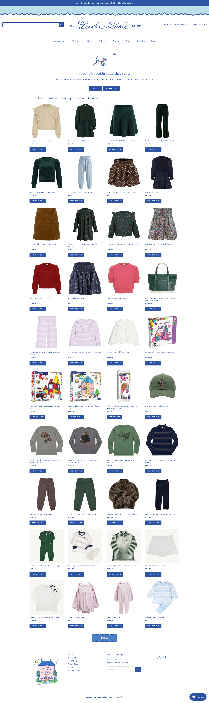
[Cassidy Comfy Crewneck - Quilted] (47, 597)
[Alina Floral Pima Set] (162, 597)
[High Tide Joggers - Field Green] (85, 494)
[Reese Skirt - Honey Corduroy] (47, 224)
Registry (140, 41)
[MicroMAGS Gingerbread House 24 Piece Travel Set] (124, 386)
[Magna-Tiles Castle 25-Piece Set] (162, 332)
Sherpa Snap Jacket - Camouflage (122, 514)
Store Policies (74, 670)
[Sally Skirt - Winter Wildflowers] (162, 224)
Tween (116, 41)
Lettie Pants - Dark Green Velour (160, 141)
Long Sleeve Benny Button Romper (45, 566)
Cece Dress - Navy (153, 192)
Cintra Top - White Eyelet (118, 352)
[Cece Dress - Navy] (162, 172)
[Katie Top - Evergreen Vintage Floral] (124, 224)
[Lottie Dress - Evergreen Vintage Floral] (85, 224)
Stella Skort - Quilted (155, 566)
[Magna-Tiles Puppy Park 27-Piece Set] (85, 386)
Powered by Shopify (115, 697)
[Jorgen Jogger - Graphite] (47, 494)
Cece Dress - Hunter (77, 141)
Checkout (196, 25)
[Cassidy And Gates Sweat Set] (85, 546)
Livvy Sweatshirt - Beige (40, 141)
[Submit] (61, 24)
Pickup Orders (74, 664)
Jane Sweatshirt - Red (40, 298)
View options (38, 149)
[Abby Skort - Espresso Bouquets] (124, 172)
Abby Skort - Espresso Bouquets (121, 192)
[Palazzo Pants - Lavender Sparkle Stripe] (47, 332)
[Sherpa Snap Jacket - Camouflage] (124, 502)
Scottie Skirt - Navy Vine (79, 298)
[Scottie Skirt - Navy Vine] (85, 278)
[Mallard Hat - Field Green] (162, 386)
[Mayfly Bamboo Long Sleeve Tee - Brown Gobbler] (47, 440)
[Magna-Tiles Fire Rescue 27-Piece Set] (47, 386)
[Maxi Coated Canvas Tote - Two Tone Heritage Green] (162, 278)
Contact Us (111, 88)
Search (95, 88)
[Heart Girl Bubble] (85, 597)
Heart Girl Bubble (76, 617)
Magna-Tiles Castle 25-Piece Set (160, 352)
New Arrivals (59, 41)
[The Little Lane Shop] (104, 25)
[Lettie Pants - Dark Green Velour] (162, 121)
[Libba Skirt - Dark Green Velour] (124, 121)
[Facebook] (165, 657)
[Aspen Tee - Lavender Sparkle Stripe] (85, 332)
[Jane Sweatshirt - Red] (47, 278)
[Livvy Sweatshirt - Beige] (47, 121)
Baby (89, 41)
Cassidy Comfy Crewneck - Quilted (45, 617)
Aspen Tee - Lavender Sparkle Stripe (84, 352)
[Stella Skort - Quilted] (162, 546)
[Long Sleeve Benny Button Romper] (47, 546)
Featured (76, 41)
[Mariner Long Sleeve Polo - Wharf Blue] (162, 440)
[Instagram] (159, 657)
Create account (181, 25)
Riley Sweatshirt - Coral (117, 298)
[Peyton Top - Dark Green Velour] (47, 172)
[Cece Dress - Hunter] (85, 121)
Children (102, 41)
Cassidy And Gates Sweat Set (81, 566)
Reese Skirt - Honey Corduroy (43, 244)
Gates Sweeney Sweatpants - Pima (161, 514)
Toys (128, 41)
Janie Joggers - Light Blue (80, 192)
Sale (153, 41)
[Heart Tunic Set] (124, 597)
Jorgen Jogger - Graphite (41, 514)
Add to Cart (153, 309)
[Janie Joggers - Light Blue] (85, 172)
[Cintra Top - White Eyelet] (124, 332)
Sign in (167, 25)
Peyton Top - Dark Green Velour (44, 192)
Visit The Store (74, 661)
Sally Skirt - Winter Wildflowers (159, 244)
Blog (70, 673)
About (70, 655)
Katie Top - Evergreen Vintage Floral (123, 244)
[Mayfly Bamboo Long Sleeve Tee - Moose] (124, 440)
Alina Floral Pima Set (155, 617)
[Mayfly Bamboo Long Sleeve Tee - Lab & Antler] (85, 440)
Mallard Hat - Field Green (156, 406)
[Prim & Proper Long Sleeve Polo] (124, 546)
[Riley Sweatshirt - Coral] (124, 278)
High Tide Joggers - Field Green (82, 514)
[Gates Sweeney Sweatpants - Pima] (162, 494)
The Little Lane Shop (99, 697)
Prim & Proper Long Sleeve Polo (121, 566)
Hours (70, 667)
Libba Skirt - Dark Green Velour (121, 141)
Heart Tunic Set (113, 617)
